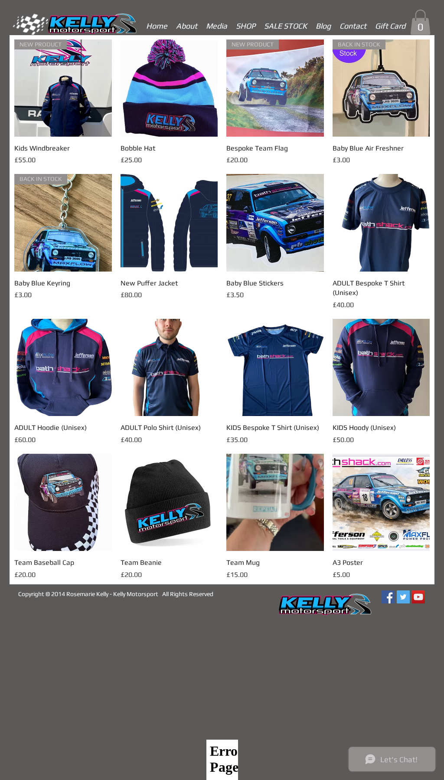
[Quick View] (169, 88)
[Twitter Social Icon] (403, 596)
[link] (420, 22)
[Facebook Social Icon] (388, 596)
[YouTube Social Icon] (418, 596)
